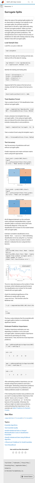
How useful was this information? (19, 449)
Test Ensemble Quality (11, 428)
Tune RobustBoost (10, 445)
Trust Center (8, 462)
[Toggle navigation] (8, 6)
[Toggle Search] (28, 2)
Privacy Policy (25, 462)
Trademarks (16, 462)
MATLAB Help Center (14, 2)
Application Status (21, 465)
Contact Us (8, 468)
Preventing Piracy (9, 465)
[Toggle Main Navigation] (32, 2)
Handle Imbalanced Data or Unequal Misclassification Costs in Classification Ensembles (16, 432)
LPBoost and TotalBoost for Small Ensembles (18, 442)
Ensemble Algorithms (11, 425)
